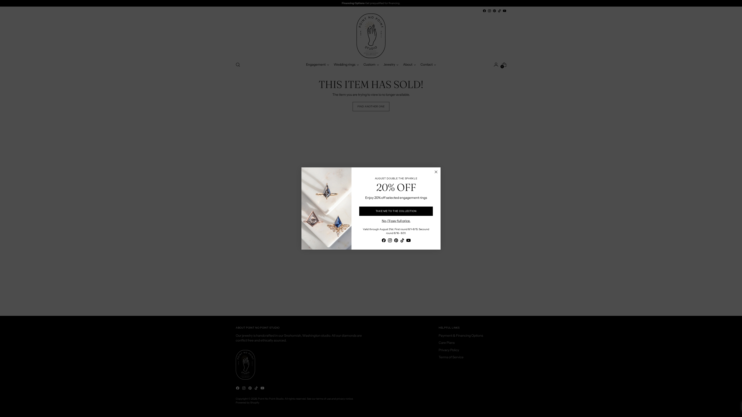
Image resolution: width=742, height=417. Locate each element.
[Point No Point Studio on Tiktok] (402, 241)
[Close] (436, 172)
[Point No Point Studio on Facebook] (383, 241)
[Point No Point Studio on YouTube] (408, 241)
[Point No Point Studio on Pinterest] (396, 241)
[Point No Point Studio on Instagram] (390, 241)
